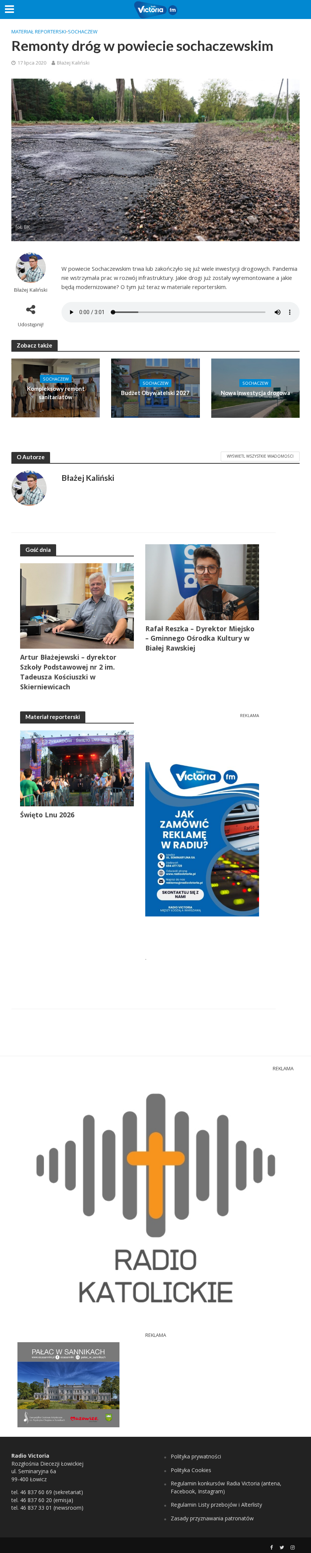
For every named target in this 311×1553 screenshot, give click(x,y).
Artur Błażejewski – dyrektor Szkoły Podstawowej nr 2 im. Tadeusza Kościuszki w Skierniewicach (68, 671)
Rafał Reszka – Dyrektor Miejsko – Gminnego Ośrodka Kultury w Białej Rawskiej (199, 638)
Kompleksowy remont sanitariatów (56, 392)
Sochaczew (82, 31)
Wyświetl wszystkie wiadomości (260, 456)
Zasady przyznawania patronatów (212, 1518)
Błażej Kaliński (73, 62)
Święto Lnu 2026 (47, 814)
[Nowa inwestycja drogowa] (255, 387)
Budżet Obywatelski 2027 (155, 392)
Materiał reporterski (38, 31)
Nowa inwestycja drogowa (255, 392)
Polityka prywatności (196, 1456)
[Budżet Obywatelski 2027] (155, 387)
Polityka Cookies (191, 1470)
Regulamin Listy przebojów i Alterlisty (216, 1504)
